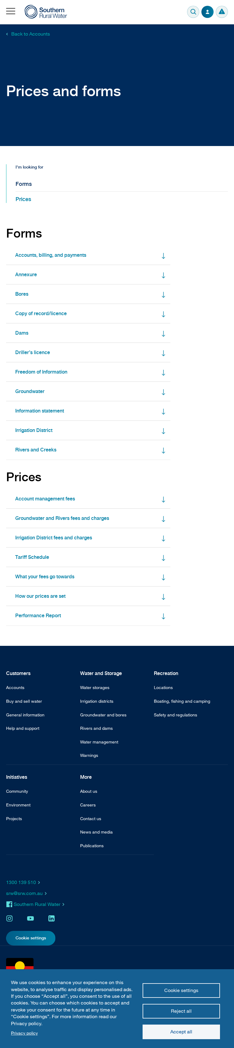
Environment (18, 804)
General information (25, 714)
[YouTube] (30, 918)
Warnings (222, 12)
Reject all (181, 1011)
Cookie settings (181, 990)
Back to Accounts (30, 34)
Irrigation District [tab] (33, 430)
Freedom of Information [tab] (41, 372)
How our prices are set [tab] (40, 596)
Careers (88, 804)
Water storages (94, 687)
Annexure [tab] (26, 274)
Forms (24, 184)
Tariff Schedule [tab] (32, 557)
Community (17, 791)
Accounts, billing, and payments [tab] (50, 255)
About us (88, 791)
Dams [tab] (21, 333)
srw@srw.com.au (24, 893)
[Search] (193, 11)
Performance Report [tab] (38, 615)
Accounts (15, 687)
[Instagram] (9, 918)
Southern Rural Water (37, 904)
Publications (92, 845)
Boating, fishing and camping (182, 701)
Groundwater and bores (103, 714)
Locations (163, 687)
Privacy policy (24, 1033)
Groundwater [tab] (29, 391)
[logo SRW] (45, 12)
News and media (96, 831)
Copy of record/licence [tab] (41, 313)
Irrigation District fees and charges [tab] (53, 538)
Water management (99, 741)
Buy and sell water (24, 701)
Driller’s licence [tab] (32, 352)
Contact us (90, 818)
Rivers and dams (96, 728)
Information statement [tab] (39, 411)
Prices (23, 199)
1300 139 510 (21, 882)
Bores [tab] (21, 294)
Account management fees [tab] (45, 499)
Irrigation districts (96, 701)
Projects (14, 818)
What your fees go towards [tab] (44, 577)
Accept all (181, 1032)
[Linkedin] (51, 918)
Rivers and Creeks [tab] (35, 450)
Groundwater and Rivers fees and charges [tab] (62, 518)
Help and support (22, 728)
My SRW (207, 12)
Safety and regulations (175, 714)
